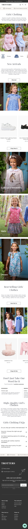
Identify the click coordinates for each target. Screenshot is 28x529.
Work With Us (4, 516)
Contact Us (4, 506)
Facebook (16, 516)
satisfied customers (19, 384)
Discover (14, 80)
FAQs (15, 506)
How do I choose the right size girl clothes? (11, 432)
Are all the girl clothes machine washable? (10, 441)
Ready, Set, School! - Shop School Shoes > (14, 1)
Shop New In (14, 148)
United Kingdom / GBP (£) (8, 471)
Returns (3, 504)
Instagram (16, 514)
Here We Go (13, 303)
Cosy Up (4, 191)
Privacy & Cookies (17, 504)
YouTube (16, 519)
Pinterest (16, 518)
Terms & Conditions (18, 502)
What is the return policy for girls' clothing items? (11, 446)
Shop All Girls (14, 371)
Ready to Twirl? (6, 234)
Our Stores (4, 507)
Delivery (3, 502)
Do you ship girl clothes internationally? (13, 427)
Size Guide (4, 518)
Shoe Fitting (4, 519)
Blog (2, 514)
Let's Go (4, 278)
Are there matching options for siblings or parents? (13, 436)
